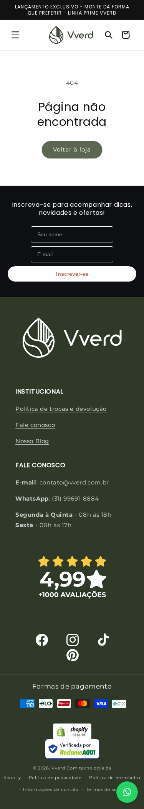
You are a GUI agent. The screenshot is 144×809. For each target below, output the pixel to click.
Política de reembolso (115, 777)
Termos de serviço (107, 789)
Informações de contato (50, 789)
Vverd (58, 768)
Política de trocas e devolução (61, 408)
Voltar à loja (72, 149)
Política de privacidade (55, 777)
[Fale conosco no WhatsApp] (127, 792)
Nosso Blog (32, 441)
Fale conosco (35, 424)
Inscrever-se (72, 274)
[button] (15, 34)
